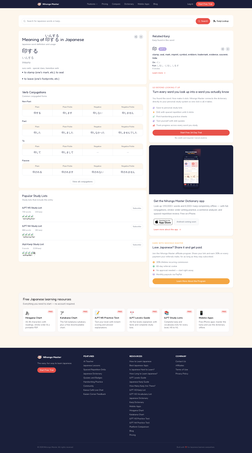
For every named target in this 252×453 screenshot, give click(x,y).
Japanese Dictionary (92, 373)
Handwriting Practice (93, 381)
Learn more (157, 73)
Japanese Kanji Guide (139, 381)
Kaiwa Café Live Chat (93, 390)
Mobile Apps (143, 4)
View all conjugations (82, 181)
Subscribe (137, 208)
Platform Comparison (139, 426)
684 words (26, 230)
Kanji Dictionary (137, 402)
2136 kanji (37, 248)
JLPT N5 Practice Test (139, 418)
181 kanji (38, 230)
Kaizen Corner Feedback (94, 394)
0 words (25, 248)
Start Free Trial (205, 4)
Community (88, 386)
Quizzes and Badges (92, 377)
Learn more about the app (166, 229)
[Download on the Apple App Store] (163, 222)
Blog (155, 4)
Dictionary (129, 4)
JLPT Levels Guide (138, 377)
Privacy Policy (182, 373)
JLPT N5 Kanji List (138, 390)
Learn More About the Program (191, 281)
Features (91, 4)
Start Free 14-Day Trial (191, 132)
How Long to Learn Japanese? (143, 373)
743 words (26, 212)
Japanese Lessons (91, 365)
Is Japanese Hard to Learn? (142, 369)
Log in (190, 4)
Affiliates (180, 365)
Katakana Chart (137, 414)
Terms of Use (182, 369)
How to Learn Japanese (140, 361)
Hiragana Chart (137, 410)
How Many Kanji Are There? (142, 386)
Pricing (105, 4)
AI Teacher (88, 361)
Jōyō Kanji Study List (33, 244)
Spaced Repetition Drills (94, 369)
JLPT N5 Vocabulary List (141, 394)
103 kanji (38, 212)
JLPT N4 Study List (32, 226)
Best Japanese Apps (139, 365)
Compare (116, 4)
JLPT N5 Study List (32, 207)
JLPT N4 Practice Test (139, 422)
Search (204, 21)
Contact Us (181, 361)
